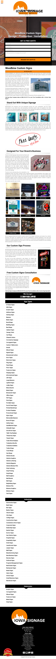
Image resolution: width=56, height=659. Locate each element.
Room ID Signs (10, 420)
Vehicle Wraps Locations (28, 640)
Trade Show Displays (12, 440)
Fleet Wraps (9, 365)
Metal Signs (9, 390)
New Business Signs (11, 555)
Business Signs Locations (28, 644)
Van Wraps (9, 453)
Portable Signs (10, 403)
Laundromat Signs (11, 545)
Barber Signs (10, 510)
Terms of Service (28, 648)
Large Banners (10, 380)
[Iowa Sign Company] (28, 617)
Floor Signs (9, 367)
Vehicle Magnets (11, 463)
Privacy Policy (28, 647)
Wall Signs (9, 481)
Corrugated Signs (11, 342)
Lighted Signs (10, 382)
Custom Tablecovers (12, 345)
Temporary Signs (11, 435)
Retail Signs (9, 570)
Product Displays (11, 410)
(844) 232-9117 (29, 10)
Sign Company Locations (28, 636)
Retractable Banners (12, 418)
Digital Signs (9, 352)
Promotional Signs (11, 413)
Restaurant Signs (11, 568)
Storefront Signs (11, 430)
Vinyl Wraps (9, 473)
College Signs (10, 517)
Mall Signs (9, 550)
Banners (8, 317)
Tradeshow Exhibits (11, 445)
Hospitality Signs (11, 540)
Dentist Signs (10, 530)
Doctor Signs (10, 533)
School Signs (10, 575)
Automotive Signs (11, 502)
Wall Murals (9, 478)
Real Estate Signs (11, 565)
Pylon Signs (9, 415)
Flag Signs (9, 362)
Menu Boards (10, 387)
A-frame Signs (10, 304)
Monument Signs (11, 392)
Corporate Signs (11, 525)
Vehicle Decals (10, 455)
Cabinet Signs (10, 330)
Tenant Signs (10, 438)
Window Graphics (11, 488)
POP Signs (9, 398)
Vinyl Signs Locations (28, 641)
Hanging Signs (10, 372)
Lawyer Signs (10, 548)
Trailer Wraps (10, 448)
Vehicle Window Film (12, 466)
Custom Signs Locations (28, 642)
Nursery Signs (10, 558)
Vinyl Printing (10, 471)
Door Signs (9, 357)
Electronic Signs (11, 360)
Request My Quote (27, 59)
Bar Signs (9, 507)
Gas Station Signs (11, 535)
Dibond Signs (10, 350)
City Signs (9, 515)
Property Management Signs (14, 563)
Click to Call (24, 13)
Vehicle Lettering (11, 460)
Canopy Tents (10, 332)
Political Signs (10, 560)
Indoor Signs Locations (28, 637)
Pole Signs (9, 400)
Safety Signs (10, 423)
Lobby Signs (9, 385)
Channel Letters (10, 337)
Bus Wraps (9, 327)
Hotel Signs (9, 543)
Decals (8, 347)
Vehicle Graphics (11, 458)
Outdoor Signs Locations (28, 638)
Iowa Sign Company (28, 634)
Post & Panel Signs (11, 405)
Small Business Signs (12, 578)
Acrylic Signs (10, 309)
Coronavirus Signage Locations (28, 645)
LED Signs (9, 377)
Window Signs (10, 491)
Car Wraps (9, 335)
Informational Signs (12, 375)
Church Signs (10, 512)
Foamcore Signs (11, 370)
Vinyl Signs (9, 602)
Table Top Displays (11, 433)
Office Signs (9, 395)
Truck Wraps (9, 450)
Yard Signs (9, 493)
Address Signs (10, 312)
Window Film (9, 486)
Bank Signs (9, 505)
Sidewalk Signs (10, 428)
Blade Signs (9, 320)
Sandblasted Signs (11, 425)
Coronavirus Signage (12, 340)
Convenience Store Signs (13, 522)
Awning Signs (10, 314)
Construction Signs (11, 520)
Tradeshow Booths (11, 443)
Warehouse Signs (11, 580)
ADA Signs (9, 307)
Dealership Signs (11, 527)
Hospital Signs (10, 538)
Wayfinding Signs (11, 483)
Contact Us (33, 13)
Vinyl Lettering (10, 468)
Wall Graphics (10, 476)
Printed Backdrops (11, 408)
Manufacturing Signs (12, 553)
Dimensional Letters (12, 355)
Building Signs (10, 325)
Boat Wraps (9, 322)
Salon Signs (9, 573)
